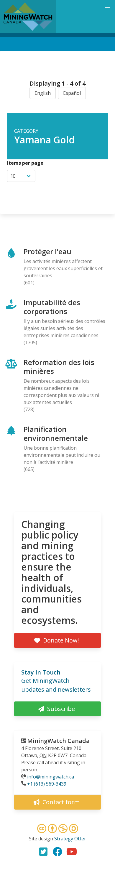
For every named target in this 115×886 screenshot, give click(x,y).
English (42, 93)
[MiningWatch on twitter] (43, 852)
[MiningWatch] (28, 16)
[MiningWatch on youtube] (72, 852)
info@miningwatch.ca (50, 776)
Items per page (25, 163)
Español (72, 93)
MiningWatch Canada (58, 741)
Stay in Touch (40, 672)
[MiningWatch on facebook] (57, 852)
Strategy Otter (70, 838)
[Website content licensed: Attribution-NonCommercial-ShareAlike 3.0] (57, 829)
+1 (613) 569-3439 (46, 784)
